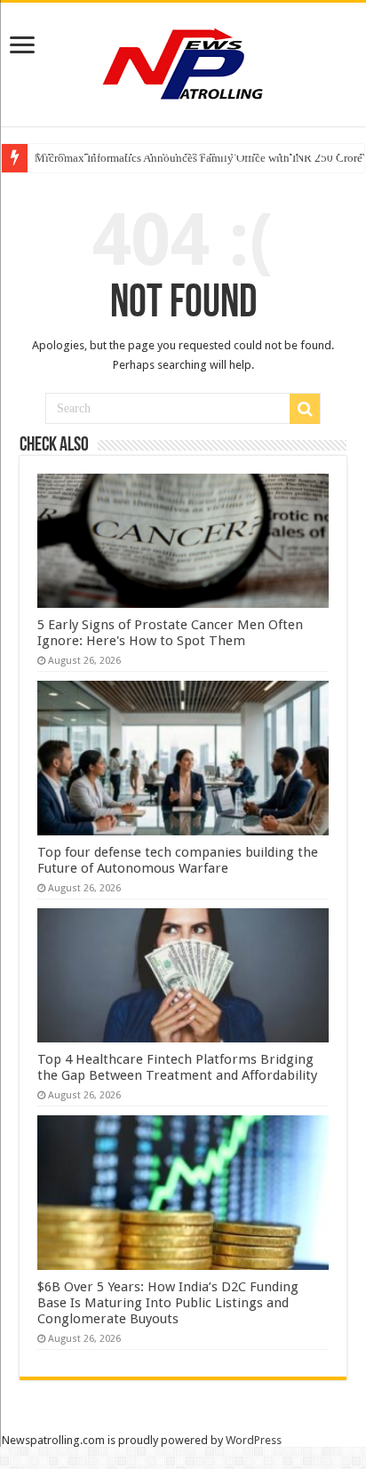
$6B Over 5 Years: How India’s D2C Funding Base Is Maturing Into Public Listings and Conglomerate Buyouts (167, 1303)
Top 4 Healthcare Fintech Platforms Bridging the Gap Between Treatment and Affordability (177, 1067)
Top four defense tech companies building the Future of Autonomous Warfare (177, 860)
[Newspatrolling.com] (183, 61)
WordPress (254, 1440)
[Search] (305, 409)
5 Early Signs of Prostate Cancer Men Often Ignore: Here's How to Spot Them (170, 633)
